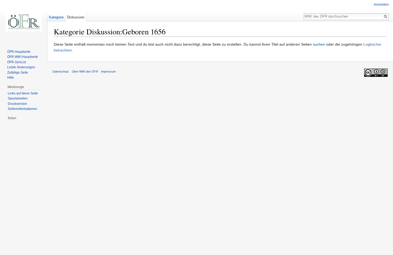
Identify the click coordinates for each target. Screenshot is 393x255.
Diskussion (75, 17)
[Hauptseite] (23, 21)
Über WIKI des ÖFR (85, 71)
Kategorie (56, 17)
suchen (319, 44)
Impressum (108, 71)
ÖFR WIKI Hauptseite (22, 57)
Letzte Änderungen (21, 67)
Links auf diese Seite (23, 93)
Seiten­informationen (22, 109)
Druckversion (17, 104)
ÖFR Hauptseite (18, 52)
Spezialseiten (18, 98)
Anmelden (381, 4)
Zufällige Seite (17, 72)
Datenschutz (60, 71)
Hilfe (10, 77)
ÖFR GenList (16, 62)
